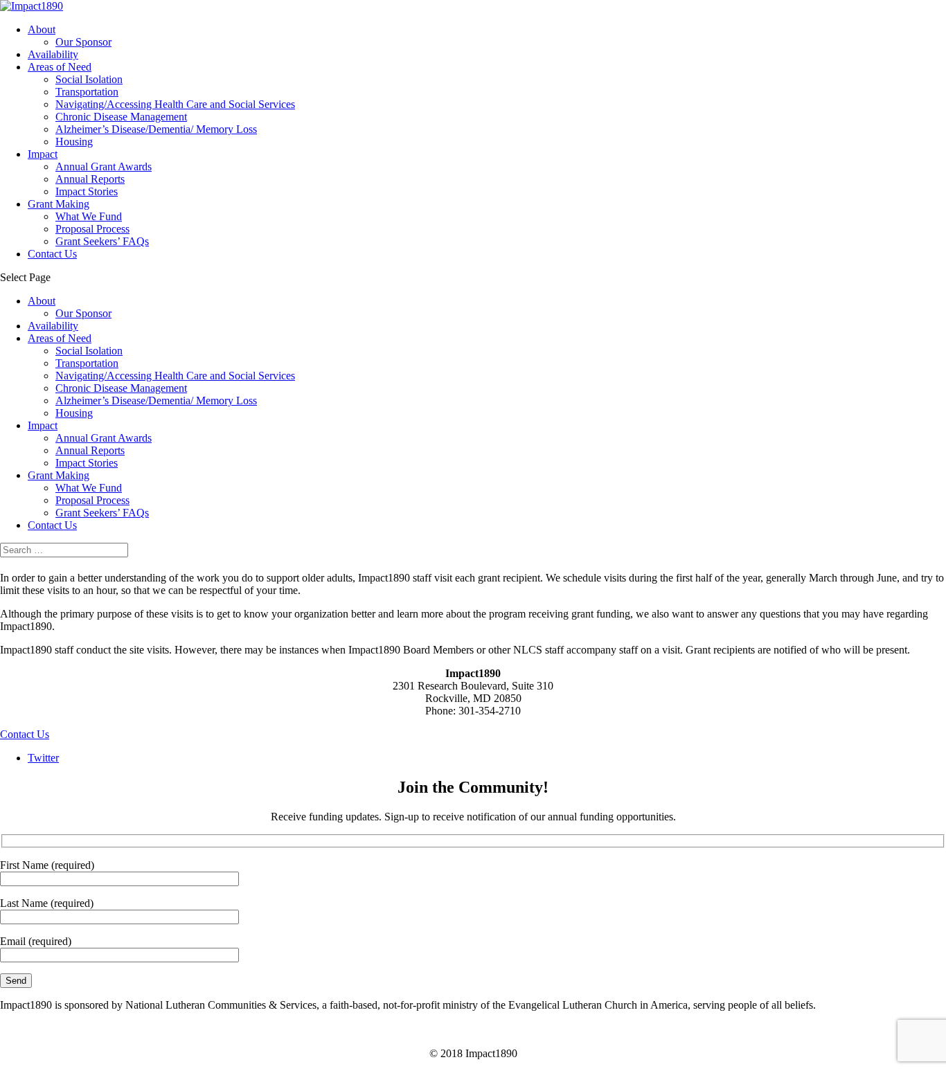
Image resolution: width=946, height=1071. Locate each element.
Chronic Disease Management (121, 117)
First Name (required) (47, 865)
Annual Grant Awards (103, 166)
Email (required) (35, 941)
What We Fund (88, 216)
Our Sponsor (83, 42)
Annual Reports (90, 179)
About (41, 29)
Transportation (86, 92)
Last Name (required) (46, 903)
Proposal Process (92, 229)
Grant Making (58, 204)
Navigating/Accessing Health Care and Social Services (175, 104)
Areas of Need (59, 67)
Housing (74, 141)
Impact (42, 154)
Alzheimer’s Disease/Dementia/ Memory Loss (156, 129)
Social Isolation (89, 79)
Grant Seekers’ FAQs (102, 241)
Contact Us (52, 254)
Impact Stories (86, 191)
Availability (53, 54)
